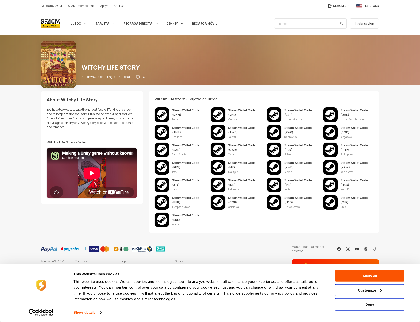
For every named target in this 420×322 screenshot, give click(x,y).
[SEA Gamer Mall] (50, 23)
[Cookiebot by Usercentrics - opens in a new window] (41, 312)
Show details (84, 312)
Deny (369, 304)
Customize (367, 290)
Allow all (369, 276)
